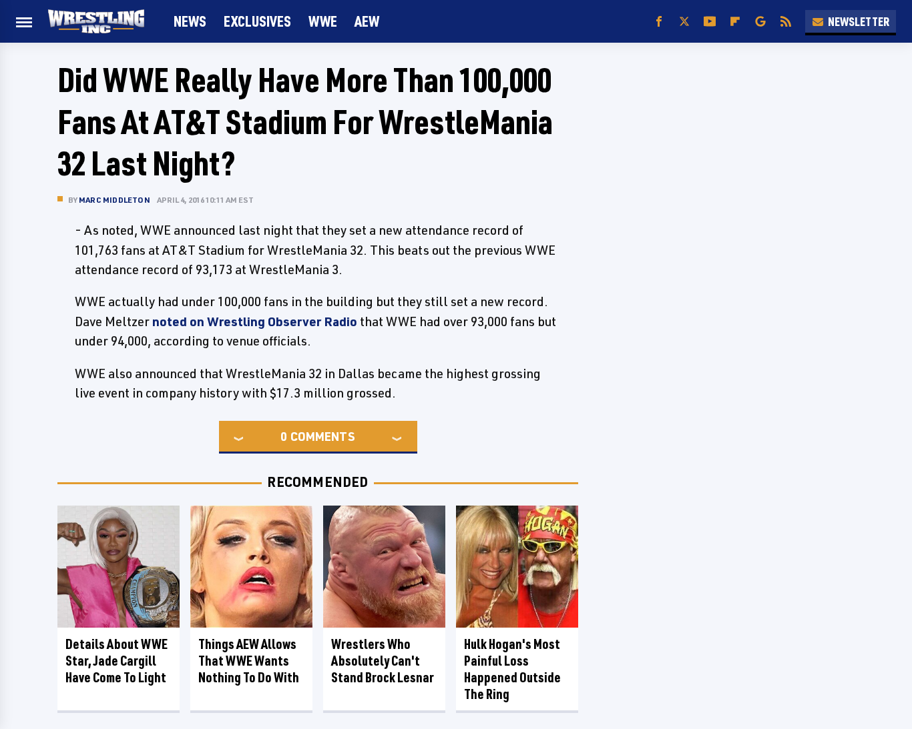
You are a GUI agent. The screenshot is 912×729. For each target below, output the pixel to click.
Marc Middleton (114, 200)
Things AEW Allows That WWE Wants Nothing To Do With (248, 661)
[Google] (760, 21)
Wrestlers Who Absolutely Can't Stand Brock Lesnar (382, 661)
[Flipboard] (735, 21)
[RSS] (786, 21)
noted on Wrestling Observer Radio (254, 321)
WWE (322, 21)
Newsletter (858, 21)
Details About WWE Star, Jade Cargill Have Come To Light (116, 661)
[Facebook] (659, 21)
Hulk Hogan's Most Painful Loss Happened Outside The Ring (512, 669)
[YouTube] (710, 21)
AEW (367, 21)
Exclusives (257, 21)
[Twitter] (684, 21)
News (190, 21)
